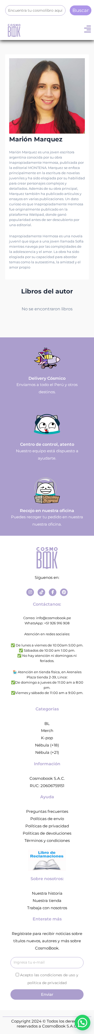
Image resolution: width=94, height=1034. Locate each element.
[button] (82, 1022)
